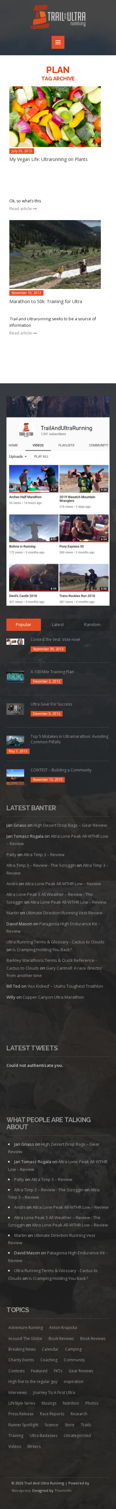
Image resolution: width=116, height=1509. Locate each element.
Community (74, 1360)
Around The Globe (25, 1338)
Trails (86, 1425)
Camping (73, 1349)
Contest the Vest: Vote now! (55, 639)
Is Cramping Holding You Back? (42, 949)
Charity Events (21, 1360)
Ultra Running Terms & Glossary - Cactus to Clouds (55, 942)
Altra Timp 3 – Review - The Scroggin (41, 865)
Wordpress (21, 1490)
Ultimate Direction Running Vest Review (64, 913)
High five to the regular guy (32, 1381)
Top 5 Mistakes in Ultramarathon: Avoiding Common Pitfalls (69, 739)
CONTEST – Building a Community (61, 770)
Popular (23, 624)
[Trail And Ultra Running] (58, 18)
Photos (91, 1403)
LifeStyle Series (21, 1403)
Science (51, 1425)
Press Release (21, 1414)
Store (69, 1425)
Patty (11, 854)
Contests (16, 1371)
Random (92, 624)
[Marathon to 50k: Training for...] (58, 254)
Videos (14, 1446)
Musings (49, 1403)
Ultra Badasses (43, 1435)
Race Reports (52, 1414)
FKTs (58, 1371)
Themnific (63, 1490)
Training (15, 1435)
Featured (39, 1371)
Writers (34, 1446)
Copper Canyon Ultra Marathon (53, 997)
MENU (58, 42)
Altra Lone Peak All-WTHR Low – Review (63, 884)
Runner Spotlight (23, 1425)
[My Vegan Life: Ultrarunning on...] (58, 116)
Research (79, 1414)
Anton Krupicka (63, 1327)
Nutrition (71, 1403)
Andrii (12, 884)
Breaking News (21, 1349)
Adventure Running (25, 1327)
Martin (12, 913)
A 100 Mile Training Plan (52, 672)
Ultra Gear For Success (51, 704)
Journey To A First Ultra (54, 1392)
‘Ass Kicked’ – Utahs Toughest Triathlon (65, 986)
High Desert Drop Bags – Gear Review (70, 825)
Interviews (17, 1392)
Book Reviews (61, 1338)
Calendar (50, 1349)
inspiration (73, 1381)
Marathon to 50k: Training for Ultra (45, 301)
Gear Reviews (81, 1371)
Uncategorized (77, 1435)
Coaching (48, 1360)
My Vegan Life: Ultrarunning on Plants (48, 159)
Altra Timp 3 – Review (44, 854)
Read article (21, 208)
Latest (58, 624)
